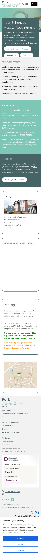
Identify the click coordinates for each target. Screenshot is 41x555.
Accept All (20, 538)
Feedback (6, 444)
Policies (5, 417)
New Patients (7, 441)
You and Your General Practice (13, 451)
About (4, 407)
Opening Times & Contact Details (15, 414)
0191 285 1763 (12, 491)
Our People (6, 410)
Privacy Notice (7, 426)
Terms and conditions (10, 422)
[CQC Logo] (11, 461)
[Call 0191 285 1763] (23, 4)
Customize (20, 544)
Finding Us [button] (11, 55)
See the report (11, 480)
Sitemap (5, 429)
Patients (6, 438)
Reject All (20, 550)
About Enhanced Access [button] (17, 49)
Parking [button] (27, 55)
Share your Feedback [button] (14, 180)
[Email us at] (26, 4)
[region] (20, 536)
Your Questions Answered (12, 448)
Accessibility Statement (11, 432)
